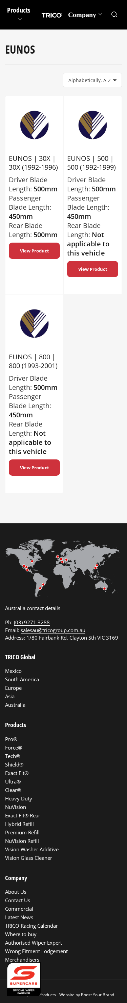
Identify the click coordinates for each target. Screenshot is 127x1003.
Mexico (13, 670)
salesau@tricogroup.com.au (53, 630)
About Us (15, 891)
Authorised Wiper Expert (33, 942)
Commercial (19, 908)
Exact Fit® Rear (22, 815)
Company (82, 14)
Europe (13, 687)
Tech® (12, 756)
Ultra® (13, 781)
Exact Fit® (16, 773)
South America (22, 679)
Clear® (13, 790)
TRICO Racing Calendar (31, 925)
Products (18, 10)
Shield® (14, 764)
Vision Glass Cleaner (28, 857)
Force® (13, 747)
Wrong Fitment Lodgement (36, 951)
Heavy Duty (18, 798)
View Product (34, 251)
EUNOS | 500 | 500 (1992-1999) (91, 163)
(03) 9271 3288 (32, 622)
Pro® (11, 739)
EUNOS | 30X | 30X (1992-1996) (33, 163)
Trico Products (42, 995)
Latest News (19, 917)
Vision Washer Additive (32, 849)
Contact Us (17, 900)
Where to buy (21, 934)
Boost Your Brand (97, 995)
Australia (15, 704)
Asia (10, 696)
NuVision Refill (22, 840)
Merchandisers (22, 959)
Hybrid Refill (19, 823)
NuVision (15, 806)
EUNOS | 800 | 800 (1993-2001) (33, 361)
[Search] (114, 14)
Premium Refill (22, 832)
